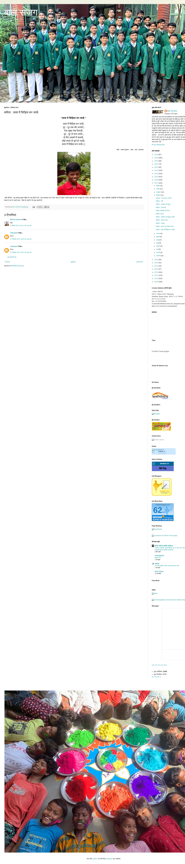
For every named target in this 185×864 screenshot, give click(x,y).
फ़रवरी (158, 252)
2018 (156, 180)
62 (157, 510)
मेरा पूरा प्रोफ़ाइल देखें (158, 145)
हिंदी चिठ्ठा (162, 468)
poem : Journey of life (164, 198)
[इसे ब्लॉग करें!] (40, 207)
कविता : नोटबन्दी (161, 207)
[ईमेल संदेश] (33, 207)
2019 (156, 177)
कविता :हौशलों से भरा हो (163, 211)
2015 (156, 263)
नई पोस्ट (7, 262)
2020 (156, 174)
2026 (156, 155)
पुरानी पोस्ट (139, 262)
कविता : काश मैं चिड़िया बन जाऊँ (165, 230)
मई (157, 243)
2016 (156, 260)
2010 (156, 278)
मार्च (157, 249)
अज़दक (157, 564)
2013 (156, 269)
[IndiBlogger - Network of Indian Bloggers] (161, 495)
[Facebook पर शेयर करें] (45, 207)
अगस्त (158, 233)
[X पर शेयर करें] (43, 207)
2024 (156, 161)
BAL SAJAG (172, 111)
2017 (156, 183)
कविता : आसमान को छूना (163, 204)
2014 (156, 266)
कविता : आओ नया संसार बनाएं (164, 226)
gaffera (95, 859)
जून (157, 240)
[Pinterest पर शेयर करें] (48, 207)
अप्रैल (158, 246)
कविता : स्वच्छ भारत (162, 220)
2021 (156, 170)
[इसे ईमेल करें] (38, 207)
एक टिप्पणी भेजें (11, 257)
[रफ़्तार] (155, 593)
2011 (156, 275)
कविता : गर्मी (159, 201)
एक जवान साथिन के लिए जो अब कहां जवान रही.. (167, 565)
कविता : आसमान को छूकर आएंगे (165, 217)
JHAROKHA (159, 556)
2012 (156, 272)
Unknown (13, 233)
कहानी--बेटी (158, 557)
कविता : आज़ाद (160, 223)
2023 (156, 164)
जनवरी (158, 256)
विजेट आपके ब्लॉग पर (156, 677)
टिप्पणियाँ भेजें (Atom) (17, 266)
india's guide (162, 453)
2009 (156, 282)
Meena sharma (16, 219)
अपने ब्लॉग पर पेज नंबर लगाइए (159, 665)
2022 (156, 167)
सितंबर (158, 195)
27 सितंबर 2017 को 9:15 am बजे (20, 239)
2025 (156, 158)
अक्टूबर (158, 192)
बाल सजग (21, 12)
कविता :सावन (160, 214)
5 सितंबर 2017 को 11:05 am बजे (20, 226)
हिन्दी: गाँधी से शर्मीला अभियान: (164, 546)
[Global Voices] (158, 440)
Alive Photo (159, 571)
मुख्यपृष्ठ (73, 262)
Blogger (109, 859)
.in (161, 451)
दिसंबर (158, 186)
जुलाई (158, 237)
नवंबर (158, 189)
